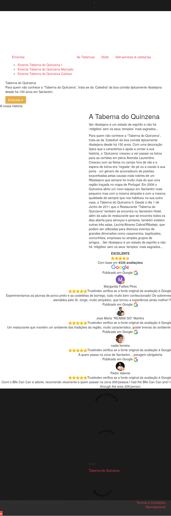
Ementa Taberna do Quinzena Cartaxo (45, 73)
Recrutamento (156, 507)
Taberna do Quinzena (104, 470)
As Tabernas (86, 57)
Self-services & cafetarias (133, 57)
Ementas (18, 57)
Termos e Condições (151, 502)
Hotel (105, 57)
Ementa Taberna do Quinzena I (40, 64)
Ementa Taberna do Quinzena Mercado (45, 69)
